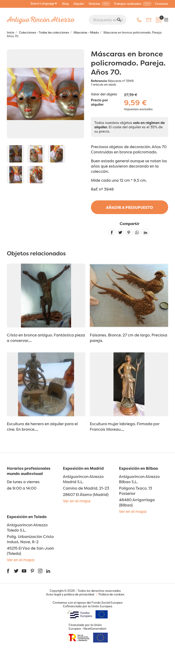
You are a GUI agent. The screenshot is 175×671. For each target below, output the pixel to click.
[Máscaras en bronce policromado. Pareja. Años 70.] (15, 154)
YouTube (24, 571)
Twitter (16, 571)
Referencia (99, 81)
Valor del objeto (104, 94)
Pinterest (128, 232)
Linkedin (145, 232)
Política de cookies (111, 594)
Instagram (40, 571)
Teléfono (139, 19)
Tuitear (120, 232)
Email (148, 19)
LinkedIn (48, 571)
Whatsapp (137, 232)
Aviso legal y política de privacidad (70, 594)
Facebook (8, 571)
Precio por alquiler (99, 102)
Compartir (111, 232)
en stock (110, 84)
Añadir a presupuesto (129, 207)
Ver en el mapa (76, 500)
